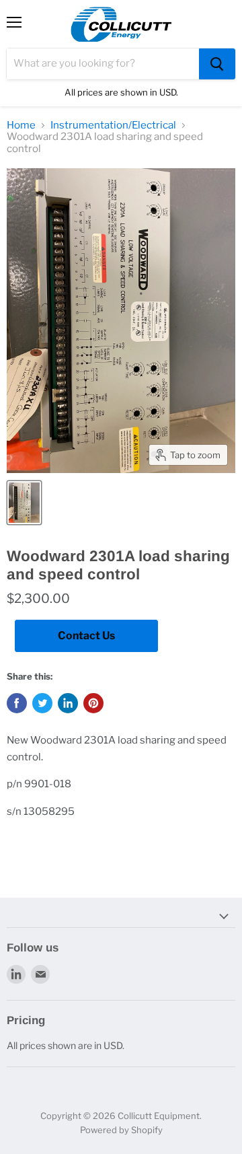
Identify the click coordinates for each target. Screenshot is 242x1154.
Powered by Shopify (121, 1129)
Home (21, 125)
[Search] (217, 63)
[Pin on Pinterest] (93, 703)
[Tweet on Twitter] (42, 703)
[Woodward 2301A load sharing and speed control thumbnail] (24, 502)
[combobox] (103, 63)
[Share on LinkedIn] (68, 703)
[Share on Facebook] (17, 703)
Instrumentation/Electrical (113, 125)
